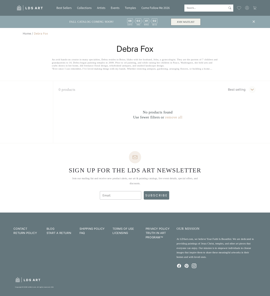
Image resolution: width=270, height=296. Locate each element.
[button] (84, 8)
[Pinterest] (186, 267)
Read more (135, 74)
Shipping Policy (92, 228)
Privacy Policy (158, 228)
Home (27, 33)
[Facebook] (179, 267)
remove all (173, 117)
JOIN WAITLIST (185, 22)
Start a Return (59, 233)
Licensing (120, 233)
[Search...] (229, 8)
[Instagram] (194, 267)
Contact (20, 228)
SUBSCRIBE (156, 195)
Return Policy (25, 233)
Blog (50, 228)
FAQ (82, 233)
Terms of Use (123, 228)
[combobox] (208, 8)
